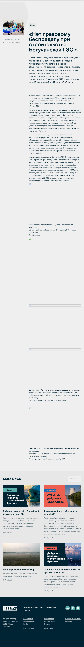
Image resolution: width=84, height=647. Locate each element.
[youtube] (78, 608)
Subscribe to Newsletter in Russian (49, 621)
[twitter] (73, 608)
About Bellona (28, 628)
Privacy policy (49, 628)
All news (73, 479)
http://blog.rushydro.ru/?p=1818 (54, 400)
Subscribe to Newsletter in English (28, 621)
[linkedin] (67, 608)
